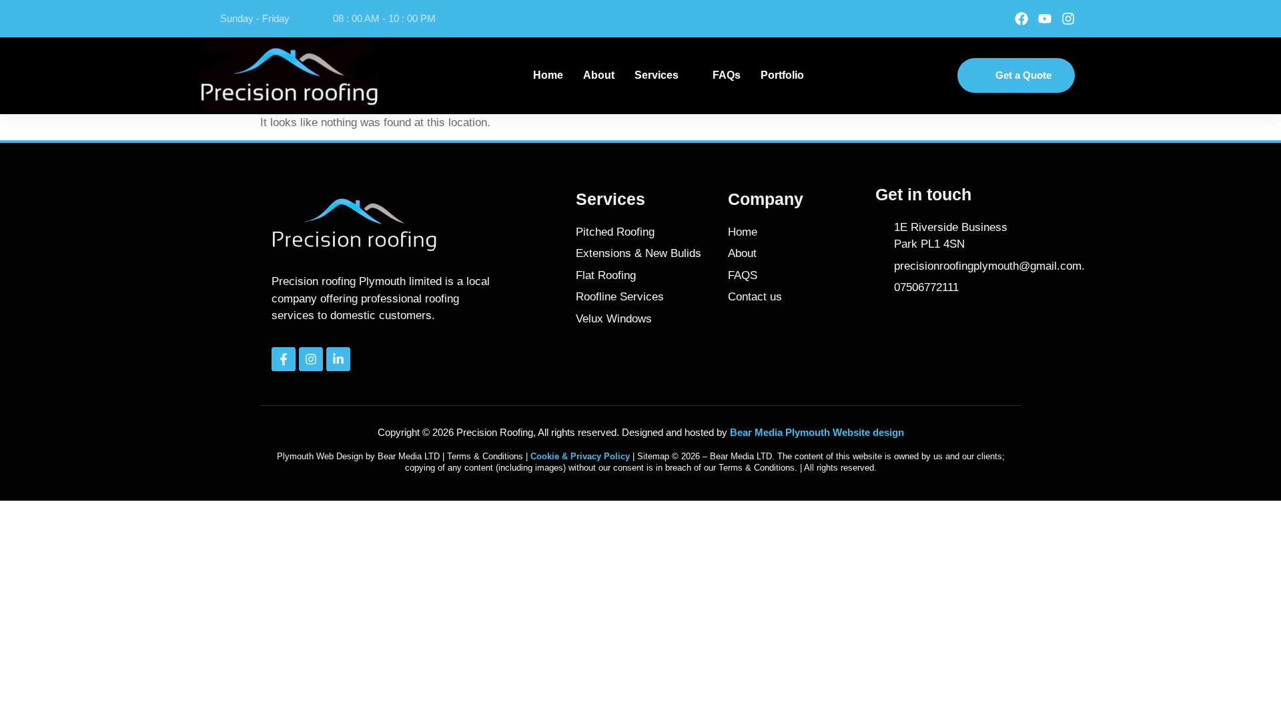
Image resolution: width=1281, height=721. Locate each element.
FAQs (727, 75)
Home (548, 75)
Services (656, 75)
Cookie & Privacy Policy (580, 456)
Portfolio (782, 75)
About (598, 75)
